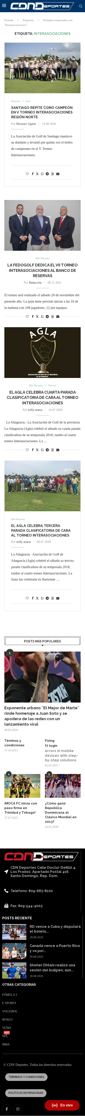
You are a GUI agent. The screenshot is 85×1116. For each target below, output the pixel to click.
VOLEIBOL (10, 1011)
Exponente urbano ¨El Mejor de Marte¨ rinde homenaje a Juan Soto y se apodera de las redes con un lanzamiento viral (41, 716)
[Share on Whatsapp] (42, 174)
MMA (6, 1044)
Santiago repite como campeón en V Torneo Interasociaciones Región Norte (42, 112)
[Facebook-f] (6, 1109)
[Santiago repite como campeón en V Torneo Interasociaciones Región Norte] (42, 68)
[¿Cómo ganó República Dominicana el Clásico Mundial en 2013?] (63, 786)
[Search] (80, 6)
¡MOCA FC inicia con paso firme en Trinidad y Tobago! (20, 808)
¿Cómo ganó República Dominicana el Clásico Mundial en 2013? (60, 812)
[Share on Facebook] (33, 174)
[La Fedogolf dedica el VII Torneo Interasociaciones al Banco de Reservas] (42, 225)
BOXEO (7, 1019)
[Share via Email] (57, 174)
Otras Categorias (19, 984)
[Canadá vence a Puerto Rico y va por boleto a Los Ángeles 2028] (14, 951)
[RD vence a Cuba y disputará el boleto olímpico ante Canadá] (14, 932)
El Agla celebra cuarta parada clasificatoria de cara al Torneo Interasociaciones (42, 397)
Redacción (35, 282)
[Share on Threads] (52, 174)
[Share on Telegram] (47, 174)
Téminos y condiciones (14, 743)
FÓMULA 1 (9, 994)
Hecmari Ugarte (26, 123)
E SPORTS (9, 1003)
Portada (8, 20)
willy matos (35, 410)
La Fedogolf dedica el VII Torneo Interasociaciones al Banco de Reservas (42, 270)
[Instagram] (18, 1109)
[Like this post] (27, 174)
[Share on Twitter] (37, 174)
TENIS (6, 1028)
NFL (5, 1036)
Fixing (49, 741)
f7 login (51, 746)
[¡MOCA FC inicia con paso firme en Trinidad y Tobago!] (22, 786)
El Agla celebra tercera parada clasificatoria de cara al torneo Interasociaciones (41, 530)
